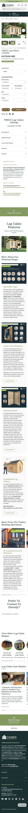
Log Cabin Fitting (17, 508)
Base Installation (7, 508)
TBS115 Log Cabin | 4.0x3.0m (11, 18)
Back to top (14, 728)
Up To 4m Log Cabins (7, 653)
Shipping (10, 58)
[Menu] (25, 5)
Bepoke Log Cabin (10, 512)
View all (4, 668)
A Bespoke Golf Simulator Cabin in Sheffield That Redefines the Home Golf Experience (12, 690)
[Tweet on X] (6, 114)
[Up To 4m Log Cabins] (7, 645)
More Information (10, 381)
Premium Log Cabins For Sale (9, 48)
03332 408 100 (8, 790)
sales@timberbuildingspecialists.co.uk (12, 789)
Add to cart (19, 109)
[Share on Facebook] (9, 114)
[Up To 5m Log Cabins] (19, 645)
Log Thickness (5, 68)
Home (3, 18)
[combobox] (14, 9)
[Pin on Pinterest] (12, 114)
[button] (22, 5)
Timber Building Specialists (10, 809)
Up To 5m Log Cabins (19, 653)
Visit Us (5, 787)
